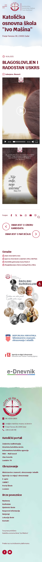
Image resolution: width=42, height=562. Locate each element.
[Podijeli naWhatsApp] (26, 215)
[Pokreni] (5, 142)
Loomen (5, 489)
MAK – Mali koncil (9, 454)
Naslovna (6, 501)
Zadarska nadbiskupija (11, 444)
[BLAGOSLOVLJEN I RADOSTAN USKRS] (21, 176)
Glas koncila (7, 457)
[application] (21, 110)
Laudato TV (7, 460)
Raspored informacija (11, 511)
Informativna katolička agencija (15, 450)
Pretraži (39, 217)
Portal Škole (7, 486)
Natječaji (6, 514)
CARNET (5, 482)
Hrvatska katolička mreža (12, 447)
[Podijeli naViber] (35, 215)
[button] (21, 111)
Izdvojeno (9, 74)
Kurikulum (6, 504)
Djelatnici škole (8, 507)
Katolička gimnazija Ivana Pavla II (17, 262)
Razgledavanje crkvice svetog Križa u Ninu (20, 265)
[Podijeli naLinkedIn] (21, 215)
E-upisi (5, 479)
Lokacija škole (8, 517)
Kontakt (5, 521)
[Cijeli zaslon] (36, 142)
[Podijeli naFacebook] (11, 215)
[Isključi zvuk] (33, 142)
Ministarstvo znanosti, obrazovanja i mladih (20, 472)
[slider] (19, 141)
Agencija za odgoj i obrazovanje (15, 476)
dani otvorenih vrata (12, 256)
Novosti (17, 74)
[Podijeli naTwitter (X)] (16, 215)
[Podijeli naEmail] (30, 215)
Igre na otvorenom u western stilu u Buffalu (21, 259)
